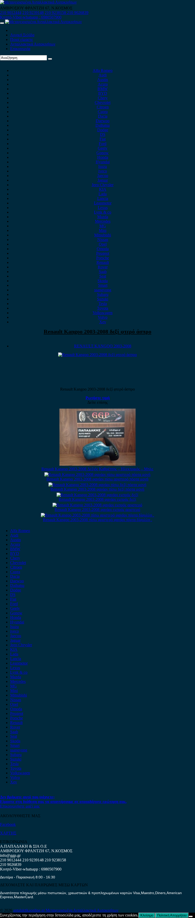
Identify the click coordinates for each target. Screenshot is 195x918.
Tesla (103, 303)
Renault (102, 262)
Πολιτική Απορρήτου (172, 915)
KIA (102, 189)
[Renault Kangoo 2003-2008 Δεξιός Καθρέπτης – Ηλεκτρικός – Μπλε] (97, 464)
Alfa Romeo (102, 70)
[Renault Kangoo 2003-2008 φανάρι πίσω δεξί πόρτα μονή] (97, 484)
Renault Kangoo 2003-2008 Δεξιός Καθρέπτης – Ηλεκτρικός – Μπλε (97, 469)
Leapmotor (102, 203)
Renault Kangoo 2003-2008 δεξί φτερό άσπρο (97, 331)
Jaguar (103, 180)
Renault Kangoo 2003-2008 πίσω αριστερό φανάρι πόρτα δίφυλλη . (97, 520)
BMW (103, 89)
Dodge (102, 130)
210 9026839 (77, 12)
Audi (103, 75)
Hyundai (103, 162)
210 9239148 (33, 12)
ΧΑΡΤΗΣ (8, 833)
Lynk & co (102, 212)
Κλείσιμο (146, 915)
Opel (103, 244)
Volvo (102, 317)
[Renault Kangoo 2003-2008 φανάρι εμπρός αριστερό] (97, 505)
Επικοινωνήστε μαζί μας (20, 806)
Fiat (103, 139)
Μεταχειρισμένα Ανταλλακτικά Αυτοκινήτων (82, 910)
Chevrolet (102, 102)
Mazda (102, 217)
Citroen (103, 107)
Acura (103, 84)
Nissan (102, 239)
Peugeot (102, 253)
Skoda (103, 281)
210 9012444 (10, 12)
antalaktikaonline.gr (29, 910)
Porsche (102, 258)
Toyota (102, 308)
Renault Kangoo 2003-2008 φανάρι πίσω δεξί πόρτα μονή (97, 489)
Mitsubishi (102, 235)
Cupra (103, 111)
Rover (103, 267)
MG (102, 226)
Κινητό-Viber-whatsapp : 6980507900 (30, 17)
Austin (102, 79)
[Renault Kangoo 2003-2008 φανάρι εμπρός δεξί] (97, 495)
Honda (102, 157)
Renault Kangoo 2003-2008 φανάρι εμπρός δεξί (97, 499)
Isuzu (102, 166)
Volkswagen (102, 313)
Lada (103, 194)
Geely (102, 148)
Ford (102, 143)
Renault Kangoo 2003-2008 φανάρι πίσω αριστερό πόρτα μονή (97, 479)
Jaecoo (102, 175)
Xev (102, 322)
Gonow (102, 153)
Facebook (8, 824)
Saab (103, 271)
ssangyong (102, 290)
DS (102, 134)
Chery (103, 98)
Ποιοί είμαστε (21, 39)
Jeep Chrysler (102, 185)
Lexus (103, 207)
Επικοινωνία (20, 48)
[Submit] (50, 59)
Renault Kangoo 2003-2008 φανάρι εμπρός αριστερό (97, 509)
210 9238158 (56, 12)
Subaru (102, 294)
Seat (102, 276)
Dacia (102, 116)
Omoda (103, 249)
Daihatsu (102, 125)
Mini (102, 230)
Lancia (102, 198)
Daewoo (102, 121)
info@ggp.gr (10, 855)
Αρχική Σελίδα (22, 35)
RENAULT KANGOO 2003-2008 (102, 346)
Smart (102, 285)
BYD (102, 93)
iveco (102, 171)
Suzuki (102, 299)
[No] (191, 916)
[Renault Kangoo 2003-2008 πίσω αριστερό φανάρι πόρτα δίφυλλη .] (97, 515)
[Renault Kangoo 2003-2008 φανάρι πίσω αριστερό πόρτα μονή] (97, 474)
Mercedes (102, 221)
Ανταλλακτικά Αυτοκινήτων (32, 44)
